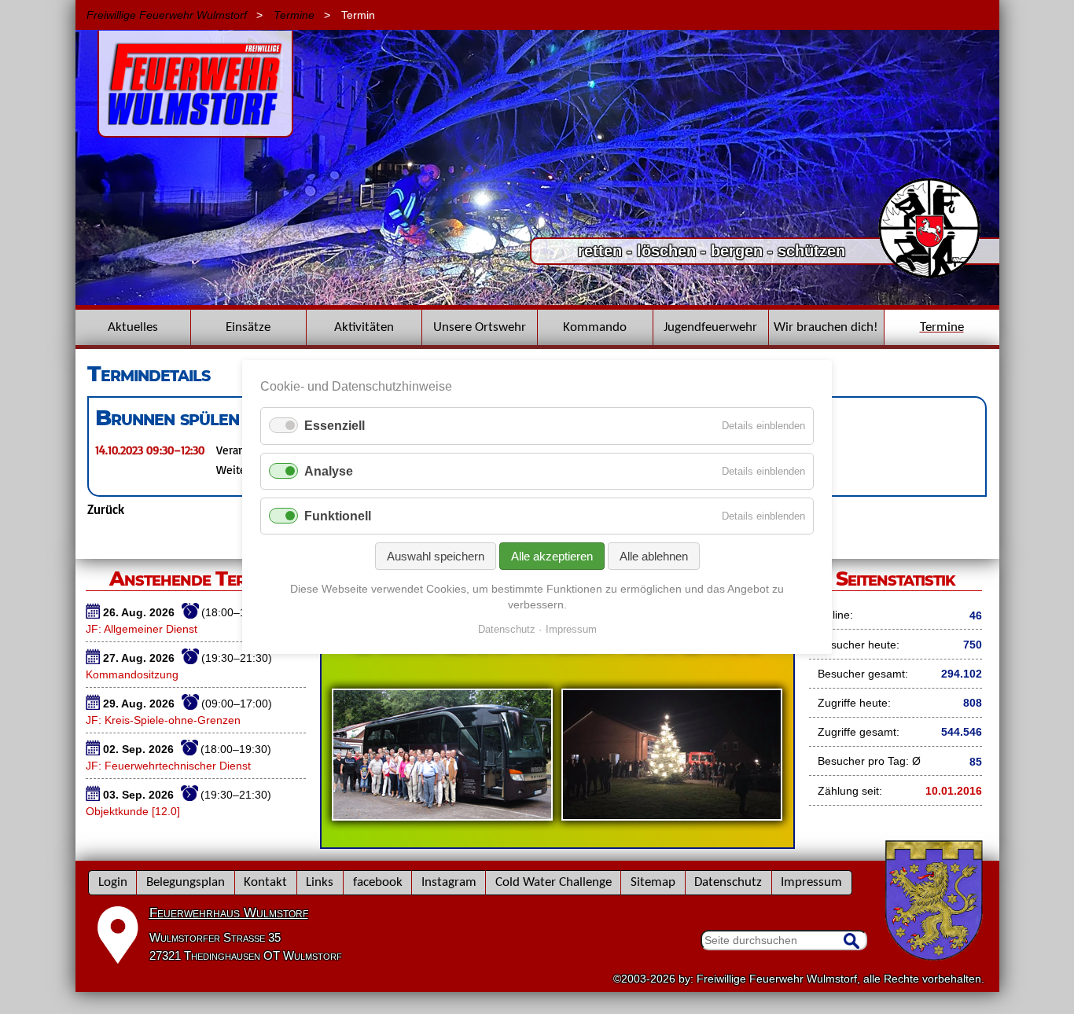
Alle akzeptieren (552, 556)
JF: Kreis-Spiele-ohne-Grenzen (163, 720)
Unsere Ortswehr (479, 327)
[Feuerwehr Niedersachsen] (930, 276)
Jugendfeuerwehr (710, 327)
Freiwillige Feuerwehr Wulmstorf (166, 15)
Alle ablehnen (654, 556)
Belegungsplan (185, 882)
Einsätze (248, 327)
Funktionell (337, 516)
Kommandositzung (132, 674)
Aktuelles (133, 327)
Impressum (811, 882)
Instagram (448, 882)
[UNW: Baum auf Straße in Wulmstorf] (537, 301)
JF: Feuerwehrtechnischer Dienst (168, 765)
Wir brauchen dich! (826, 327)
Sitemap (653, 882)
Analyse (328, 471)
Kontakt (265, 882)
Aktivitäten (364, 327)
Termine (294, 15)
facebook (378, 882)
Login (112, 882)
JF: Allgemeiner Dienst (141, 629)
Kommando (595, 327)
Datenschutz (728, 882)
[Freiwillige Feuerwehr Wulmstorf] (195, 129)
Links (319, 882)
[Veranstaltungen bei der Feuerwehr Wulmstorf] (557, 843)
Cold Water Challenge (553, 882)
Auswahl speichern (435, 556)
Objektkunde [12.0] (133, 811)
